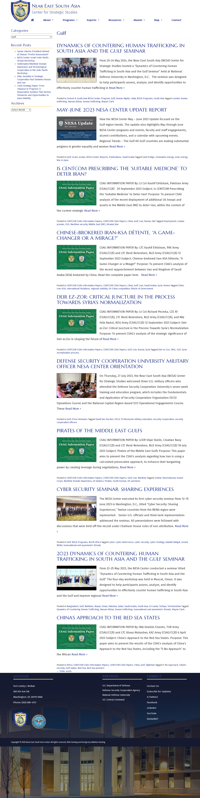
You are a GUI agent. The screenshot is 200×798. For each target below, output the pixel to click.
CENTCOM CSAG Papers (114, 221)
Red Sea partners (95, 668)
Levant (184, 542)
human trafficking (91, 101)
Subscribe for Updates (159, 691)
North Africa (95, 542)
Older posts (64, 671)
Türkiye (162, 606)
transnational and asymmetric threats (82, 545)
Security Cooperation (163, 419)
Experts (93, 20)
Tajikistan (150, 665)
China (130, 221)
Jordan (82, 157)
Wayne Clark (108, 101)
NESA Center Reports (97, 157)
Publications (115, 157)
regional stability (99, 288)
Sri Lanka (153, 606)
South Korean (119, 481)
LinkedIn (151, 708)
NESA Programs (145, 98)
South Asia (159, 98)
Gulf (113, 98)
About (49, 20)
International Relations (78, 288)
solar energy (181, 157)
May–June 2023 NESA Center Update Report (112, 110)
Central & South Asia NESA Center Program (88, 98)
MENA (59, 545)
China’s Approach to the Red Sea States (108, 618)
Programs (71, 20)
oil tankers (98, 481)
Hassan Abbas (75, 101)
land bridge (148, 157)
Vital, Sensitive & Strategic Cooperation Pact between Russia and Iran (34, 79)
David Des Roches (104, 419)
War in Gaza (62, 160)
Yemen (166, 285)
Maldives (89, 606)
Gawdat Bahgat (172, 542)
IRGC (173, 349)
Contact (176, 20)
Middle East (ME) (97, 224)
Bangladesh (72, 606)
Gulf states (71, 668)
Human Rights (123, 98)
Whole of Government (142, 288)
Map (158, 20)
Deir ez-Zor (164, 349)
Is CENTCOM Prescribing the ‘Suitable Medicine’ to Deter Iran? (122, 171)
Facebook (152, 702)
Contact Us (153, 686)
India (133, 98)
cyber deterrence (124, 542)
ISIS (67, 224)
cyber (112, 542)
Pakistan (113, 606)
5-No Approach (170, 665)
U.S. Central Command (113, 699)
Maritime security (79, 224)
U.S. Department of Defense (116, 685)
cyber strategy (157, 542)
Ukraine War (112, 224)
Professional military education (136, 419)
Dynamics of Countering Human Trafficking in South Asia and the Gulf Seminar (121, 48)
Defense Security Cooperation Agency (121, 690)
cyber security (142, 542)
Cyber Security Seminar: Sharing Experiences (115, 489)
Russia (147, 221)
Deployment (170, 221)
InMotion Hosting (98, 742)
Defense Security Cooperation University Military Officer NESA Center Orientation (123, 364)
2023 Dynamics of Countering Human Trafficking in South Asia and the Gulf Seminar (121, 556)
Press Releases (80, 419)
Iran (141, 221)
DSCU (117, 419)
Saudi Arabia (128, 157)
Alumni (140, 20)
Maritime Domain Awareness (78, 481)
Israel (75, 157)
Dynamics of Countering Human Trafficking (78, 609)
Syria (160, 285)
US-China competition (119, 288)
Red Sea (82, 668)
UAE (154, 221)
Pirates (108, 481)
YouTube (151, 713)
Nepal (98, 606)
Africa (69, 665)
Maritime (142, 478)
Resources (117, 20)
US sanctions (134, 481)
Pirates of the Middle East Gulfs (99, 430)
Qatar (120, 606)
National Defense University (116, 695)
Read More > (116, 88)
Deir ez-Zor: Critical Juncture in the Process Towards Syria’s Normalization (116, 299)
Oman (105, 606)
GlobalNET (152, 718)
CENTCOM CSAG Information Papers (84, 221)
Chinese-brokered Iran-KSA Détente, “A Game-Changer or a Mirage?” (116, 235)
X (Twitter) (152, 697)
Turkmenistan (174, 606)
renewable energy (164, 157)
